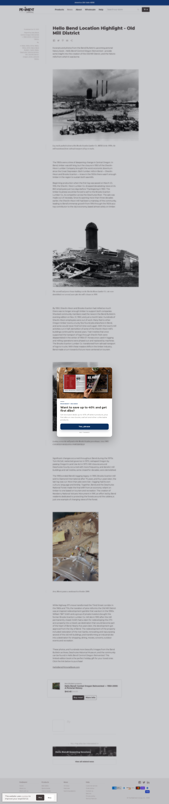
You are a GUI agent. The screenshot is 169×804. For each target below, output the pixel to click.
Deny (49, 798)
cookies (24, 796)
